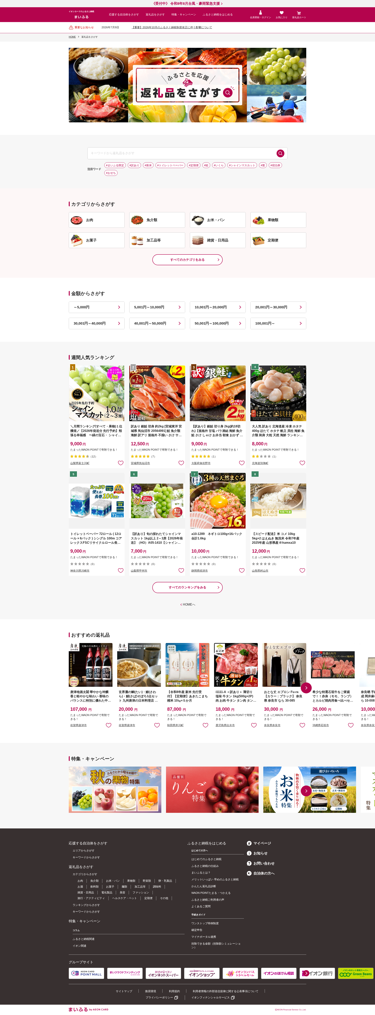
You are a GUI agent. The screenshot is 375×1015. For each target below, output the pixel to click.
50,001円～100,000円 (212, 323)
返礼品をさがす (155, 14)
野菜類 (147, 880)
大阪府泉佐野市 (201, 463)
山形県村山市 (260, 570)
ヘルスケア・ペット (124, 898)
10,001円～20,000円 (211, 307)
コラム (76, 930)
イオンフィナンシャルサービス (210, 997)
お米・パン (113, 880)
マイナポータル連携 (203, 936)
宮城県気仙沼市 (140, 463)
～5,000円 (81, 307)
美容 (122, 892)
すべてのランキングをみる (187, 587)
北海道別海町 (260, 463)
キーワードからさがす (86, 857)
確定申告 (196, 929)
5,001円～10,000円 (149, 307)
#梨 (263, 165)
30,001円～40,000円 (90, 323)
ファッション (141, 892)
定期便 (148, 898)
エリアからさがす (84, 850)
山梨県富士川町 (79, 463)
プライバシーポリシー (159, 997)
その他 (164, 898)
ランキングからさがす (86, 904)
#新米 (148, 165)
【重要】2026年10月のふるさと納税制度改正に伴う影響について (172, 27)
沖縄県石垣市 (320, 725)
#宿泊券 (275, 165)
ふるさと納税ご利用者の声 (207, 899)
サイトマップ (124, 991)
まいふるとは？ (201, 872)
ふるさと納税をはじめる (218, 14)
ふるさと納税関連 (84, 938)
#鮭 (206, 165)
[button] (306, 687)
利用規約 (174, 991)
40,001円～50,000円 (150, 323)
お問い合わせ (264, 863)
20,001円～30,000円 (271, 307)
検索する (280, 153)
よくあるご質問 (201, 906)
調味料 (157, 886)
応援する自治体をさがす (124, 14)
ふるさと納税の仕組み (205, 865)
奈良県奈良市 (272, 725)
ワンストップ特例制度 (205, 923)
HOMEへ (189, 604)
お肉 (80, 880)
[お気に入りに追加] (121, 463)
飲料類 (94, 886)
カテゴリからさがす (85, 874)
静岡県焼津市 (199, 570)
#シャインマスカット (242, 165)
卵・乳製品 (165, 880)
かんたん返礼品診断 (203, 886)
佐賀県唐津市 (78, 725)
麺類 (124, 886)
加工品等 (140, 886)
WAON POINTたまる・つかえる (211, 892)
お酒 (80, 886)
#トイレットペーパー (170, 165)
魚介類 (94, 880)
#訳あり (134, 165)
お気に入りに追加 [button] (121, 463)
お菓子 (110, 886)
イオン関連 (79, 945)
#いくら (219, 165)
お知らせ (261, 853)
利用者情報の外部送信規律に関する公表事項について (225, 991)
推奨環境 (150, 991)
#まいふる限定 (115, 165)
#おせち (111, 172)
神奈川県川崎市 (79, 570)
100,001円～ (265, 323)
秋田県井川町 (175, 725)
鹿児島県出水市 (225, 725)
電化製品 (106, 892)
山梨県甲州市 (139, 570)
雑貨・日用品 (86, 892)
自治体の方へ (264, 873)
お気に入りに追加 (109, 725)
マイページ (262, 843)
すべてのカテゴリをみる (187, 259)
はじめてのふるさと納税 (206, 859)
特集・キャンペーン (183, 14)
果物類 (131, 880)
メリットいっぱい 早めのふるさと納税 (215, 879)
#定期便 (194, 165)
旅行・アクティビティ (91, 898)
